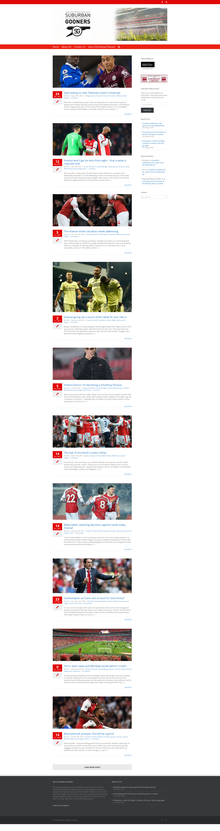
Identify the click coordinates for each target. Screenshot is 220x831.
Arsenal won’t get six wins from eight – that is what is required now (95, 162)
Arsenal (93, 96)
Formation (110, 601)
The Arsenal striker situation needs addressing (91, 231)
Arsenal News (146, 68)
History (99, 456)
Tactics (71, 533)
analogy (87, 96)
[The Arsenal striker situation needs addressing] (92, 210)
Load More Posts (92, 767)
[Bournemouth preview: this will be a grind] (92, 712)
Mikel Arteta (68, 169)
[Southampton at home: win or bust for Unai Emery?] (92, 575)
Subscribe (147, 110)
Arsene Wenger (103, 669)
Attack (110, 167)
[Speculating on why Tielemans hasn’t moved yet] (92, 71)
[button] (119, 46)
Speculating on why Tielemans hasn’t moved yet (92, 92)
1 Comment (74, 98)
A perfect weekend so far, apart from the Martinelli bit (153, 124)
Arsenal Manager (102, 167)
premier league (77, 169)
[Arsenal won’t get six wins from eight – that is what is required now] (92, 139)
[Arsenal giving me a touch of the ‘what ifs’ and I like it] (92, 287)
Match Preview (106, 456)
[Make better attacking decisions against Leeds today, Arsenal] (92, 501)
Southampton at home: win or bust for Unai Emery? (94, 598)
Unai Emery (87, 390)
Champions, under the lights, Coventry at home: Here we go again (153, 143)
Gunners (121, 167)
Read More (128, 114)
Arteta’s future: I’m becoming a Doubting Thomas (93, 385)
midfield (118, 96)
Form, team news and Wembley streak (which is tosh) (95, 666)
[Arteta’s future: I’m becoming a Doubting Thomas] (92, 364)
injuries (127, 167)
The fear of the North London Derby (85, 452)
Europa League (112, 388)
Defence (101, 531)
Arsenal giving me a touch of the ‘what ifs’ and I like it (95, 317)
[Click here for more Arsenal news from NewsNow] (148, 65)
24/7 (151, 68)
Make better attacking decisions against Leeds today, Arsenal (95, 526)
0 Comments (74, 236)
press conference (74, 671)
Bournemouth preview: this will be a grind (88, 733)
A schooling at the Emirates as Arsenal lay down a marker (154, 133)
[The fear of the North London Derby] (92, 431)
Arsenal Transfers (109, 96)
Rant (84, 169)
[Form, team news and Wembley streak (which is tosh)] (92, 645)
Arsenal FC (99, 96)
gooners (115, 167)
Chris (67, 96)
